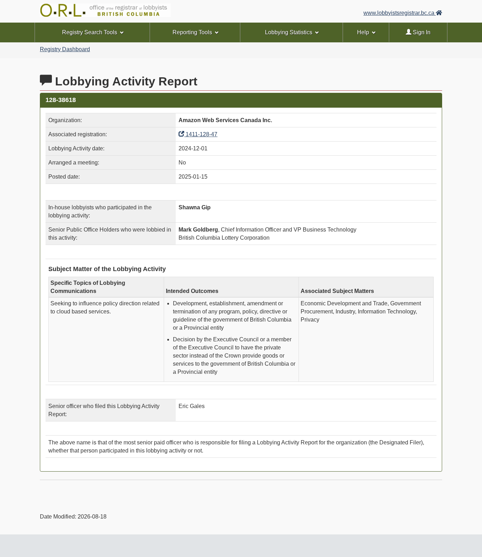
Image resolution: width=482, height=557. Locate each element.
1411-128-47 (200, 134)
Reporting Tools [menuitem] (192, 32)
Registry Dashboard (65, 49)
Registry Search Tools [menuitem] (89, 32)
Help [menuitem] (363, 32)
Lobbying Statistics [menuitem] (288, 32)
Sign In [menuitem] (420, 32)
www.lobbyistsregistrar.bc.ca (399, 13)
